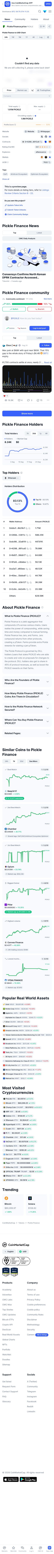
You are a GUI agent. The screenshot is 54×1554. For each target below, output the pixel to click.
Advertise (7, 1294)
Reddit (30, 1406)
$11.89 (19, 1137)
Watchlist (6, 1354)
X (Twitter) (32, 1381)
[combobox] (27, 96)
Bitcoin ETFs (8, 1319)
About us (31, 1289)
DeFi (5, 174)
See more (48, 299)
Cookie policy (33, 1309)
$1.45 (17, 1112)
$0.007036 (21, 1141)
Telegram (31, 1391)
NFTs (4, 1344)
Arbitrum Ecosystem (19, 174)
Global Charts (8, 1339)
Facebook (31, 1401)
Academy (6, 1289)
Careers (31, 1334)
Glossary (6, 1401)
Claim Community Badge (17, 214)
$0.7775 (17, 1154)
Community (32, 1386)
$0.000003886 (22, 1163)
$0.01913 (24, 1107)
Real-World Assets (11, 1334)
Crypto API (7, 1324)
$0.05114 (19, 1099)
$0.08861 (21, 1159)
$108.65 (19, 1116)
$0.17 (18, 1176)
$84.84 (21, 1124)
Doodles (6, 1359)
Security (31, 1329)
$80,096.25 (20, 1103)
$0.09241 (16, 1133)
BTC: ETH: (20, 12)
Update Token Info (15, 205)
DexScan (6, 1329)
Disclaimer (32, 1319)
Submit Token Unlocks (16, 210)
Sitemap (6, 1364)
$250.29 (20, 1150)
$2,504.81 (21, 1120)
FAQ (4, 1396)
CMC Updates (9, 1314)
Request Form (8, 1386)
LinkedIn (31, 1411)
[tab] (33, 90)
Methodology (33, 1324)
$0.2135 (20, 1146)
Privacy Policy (33, 1299)
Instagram (32, 1396)
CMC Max (7, 1304)
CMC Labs (7, 1299)
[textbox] (30, 320)
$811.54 (18, 1129)
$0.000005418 (23, 1167)
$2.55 (24, 1171)
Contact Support (10, 1391)
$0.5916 (20, 1180)
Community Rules (35, 1314)
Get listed (6, 1381)
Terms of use (33, 1294)
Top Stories (7, 1309)
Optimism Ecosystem (39, 174)
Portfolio (6, 1349)
